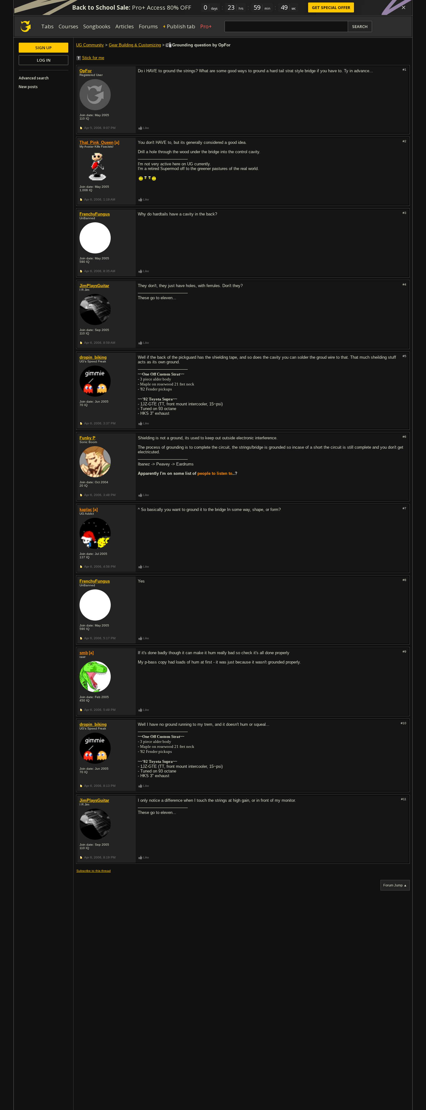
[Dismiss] (404, 7)
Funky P (87, 438)
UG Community (90, 45)
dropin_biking (93, 357)
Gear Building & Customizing (135, 45)
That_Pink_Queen (97, 142)
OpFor (86, 70)
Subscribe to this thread (93, 870)
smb (84, 652)
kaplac (86, 509)
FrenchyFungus (95, 214)
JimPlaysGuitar (94, 285)
